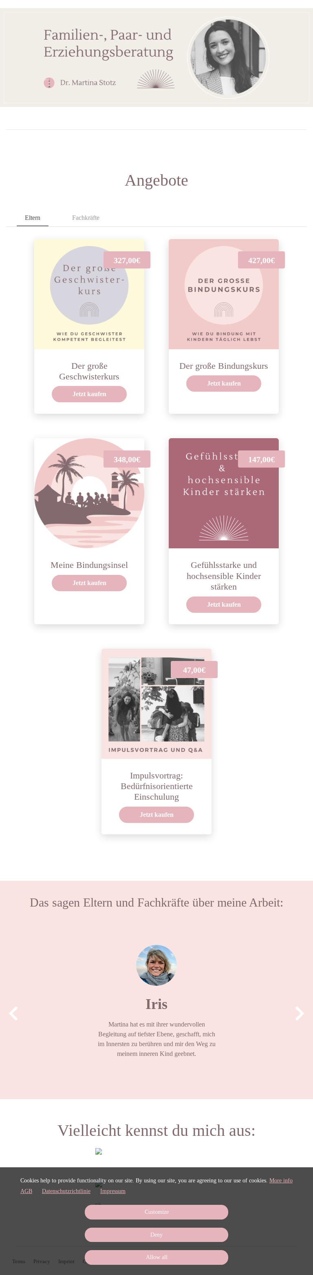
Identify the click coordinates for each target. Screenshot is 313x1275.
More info (281, 1180)
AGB (26, 1191)
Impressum (113, 1191)
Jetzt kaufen (89, 393)
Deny (156, 1235)
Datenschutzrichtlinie (66, 1191)
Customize (157, 1212)
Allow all (157, 1257)
